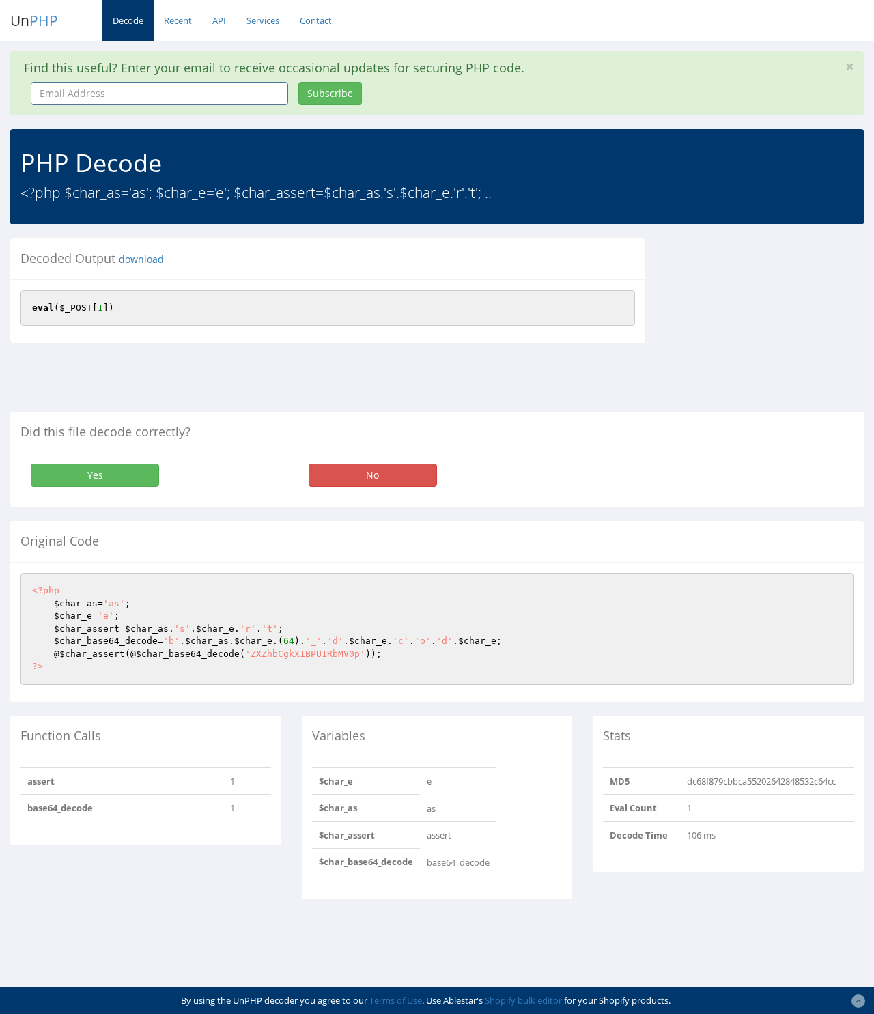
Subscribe (330, 93)
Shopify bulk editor (523, 1000)
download (141, 259)
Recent (178, 20)
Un (34, 20)
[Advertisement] (770, 323)
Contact (316, 20)
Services (262, 20)
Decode (128, 20)
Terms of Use (395, 1000)
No (372, 474)
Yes (95, 474)
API (219, 20)
